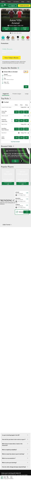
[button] (6, 28)
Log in (13, 5)
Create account (24, 5)
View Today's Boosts (11, 58)
